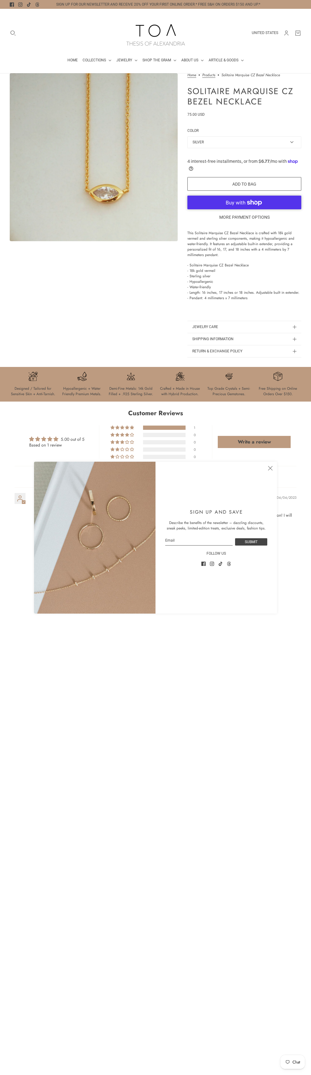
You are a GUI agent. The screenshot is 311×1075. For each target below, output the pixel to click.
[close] (270, 468)
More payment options (244, 217)
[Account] (286, 33)
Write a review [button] (254, 441)
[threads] (37, 4)
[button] (123, 428)
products (208, 75)
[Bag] (298, 33)
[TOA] (155, 33)
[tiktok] (29, 4)
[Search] (13, 33)
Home (191, 75)
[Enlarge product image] (94, 157)
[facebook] (12, 4)
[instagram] (20, 4)
